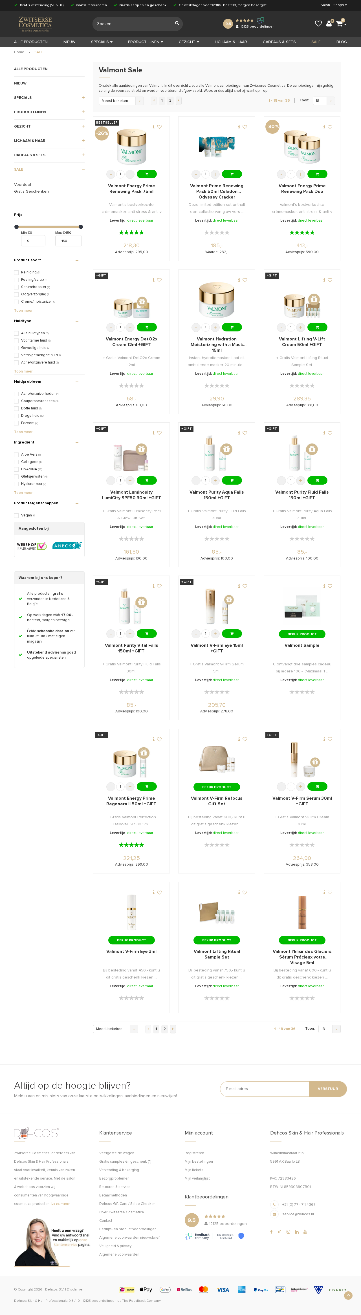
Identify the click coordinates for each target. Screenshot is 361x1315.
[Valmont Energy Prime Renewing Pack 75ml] (132, 147)
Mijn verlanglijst (197, 1178)
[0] (339, 24)
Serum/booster (35, 287)
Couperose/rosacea (39, 401)
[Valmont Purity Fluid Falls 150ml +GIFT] (302, 453)
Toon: (304, 100)
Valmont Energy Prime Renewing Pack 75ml (131, 189)
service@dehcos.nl (298, 1214)
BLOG (341, 42)
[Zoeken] (177, 24)
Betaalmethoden (113, 1195)
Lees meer (60, 1204)
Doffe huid (31, 408)
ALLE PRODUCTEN (31, 69)
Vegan (28, 515)
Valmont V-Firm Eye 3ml (131, 951)
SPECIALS (100, 42)
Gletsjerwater (34, 476)
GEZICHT (187, 42)
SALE (316, 42)
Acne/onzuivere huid (40, 362)
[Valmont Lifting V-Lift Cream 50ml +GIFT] (302, 300)
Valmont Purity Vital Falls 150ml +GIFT (131, 648)
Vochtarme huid (35, 340)
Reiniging (30, 272)
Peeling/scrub (34, 280)
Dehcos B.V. (54, 1289)
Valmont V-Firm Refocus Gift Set (217, 801)
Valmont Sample (302, 645)
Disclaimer (75, 1289)
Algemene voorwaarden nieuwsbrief (129, 1238)
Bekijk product (302, 634)
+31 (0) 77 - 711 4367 (299, 1205)
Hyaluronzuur (33, 484)
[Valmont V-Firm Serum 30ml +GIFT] (302, 760)
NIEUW (69, 42)
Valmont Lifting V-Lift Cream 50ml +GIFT (302, 342)
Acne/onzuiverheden (40, 394)
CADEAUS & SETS (279, 42)
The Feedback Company (141, 1301)
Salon (325, 5)
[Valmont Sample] (302, 606)
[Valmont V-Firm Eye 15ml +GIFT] (217, 606)
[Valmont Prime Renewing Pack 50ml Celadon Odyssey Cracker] (217, 147)
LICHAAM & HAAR (231, 42)
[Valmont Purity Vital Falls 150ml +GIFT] (132, 606)
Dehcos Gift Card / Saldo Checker (127, 1204)
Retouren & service (115, 1187)
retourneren (91, 5)
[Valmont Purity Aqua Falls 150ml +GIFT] (217, 453)
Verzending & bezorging (119, 1170)
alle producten (31, 42)
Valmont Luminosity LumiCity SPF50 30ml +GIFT (131, 495)
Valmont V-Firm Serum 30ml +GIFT (302, 801)
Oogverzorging (35, 294)
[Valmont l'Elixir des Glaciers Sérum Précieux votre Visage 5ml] (302, 912)
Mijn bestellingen (199, 1162)
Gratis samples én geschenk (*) (125, 1162)
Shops (338, 5)
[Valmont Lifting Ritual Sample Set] (217, 912)
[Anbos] (67, 546)
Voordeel (22, 185)
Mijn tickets (194, 1170)
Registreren (194, 1153)
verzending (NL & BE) (42, 5)
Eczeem (29, 423)
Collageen (31, 462)
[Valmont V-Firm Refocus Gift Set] (217, 760)
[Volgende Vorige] (179, 101)
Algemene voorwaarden (119, 1254)
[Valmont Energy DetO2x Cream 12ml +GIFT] (132, 300)
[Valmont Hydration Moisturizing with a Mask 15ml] (217, 300)
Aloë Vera (31, 454)
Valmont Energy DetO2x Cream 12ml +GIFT (131, 342)
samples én (142, 5)
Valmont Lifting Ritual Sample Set (217, 954)
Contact (105, 1221)
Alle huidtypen (35, 333)
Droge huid (32, 416)
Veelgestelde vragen (116, 1153)
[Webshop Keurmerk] (32, 546)
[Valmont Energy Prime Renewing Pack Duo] (302, 147)
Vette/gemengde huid (41, 355)
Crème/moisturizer (38, 302)
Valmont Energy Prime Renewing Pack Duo (302, 189)
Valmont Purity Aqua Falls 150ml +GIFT (217, 495)
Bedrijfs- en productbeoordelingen (128, 1229)
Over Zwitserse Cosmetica (121, 1212)
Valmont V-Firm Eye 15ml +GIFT (217, 648)
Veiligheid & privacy (115, 1246)
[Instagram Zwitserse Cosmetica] (288, 1232)
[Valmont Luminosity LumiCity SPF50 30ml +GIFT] (132, 453)
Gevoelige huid (35, 348)
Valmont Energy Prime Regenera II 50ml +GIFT (131, 801)
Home (19, 52)
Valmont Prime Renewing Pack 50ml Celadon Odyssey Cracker (216, 191)
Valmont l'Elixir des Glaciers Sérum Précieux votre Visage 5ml (302, 957)
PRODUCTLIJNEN (143, 42)
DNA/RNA (31, 469)
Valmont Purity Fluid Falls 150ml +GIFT (302, 495)
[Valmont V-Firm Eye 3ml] (132, 912)
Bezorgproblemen (114, 1178)
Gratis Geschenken (31, 191)
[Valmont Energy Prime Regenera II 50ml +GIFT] (132, 760)
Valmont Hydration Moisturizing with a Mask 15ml (217, 345)
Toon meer (23, 311)
